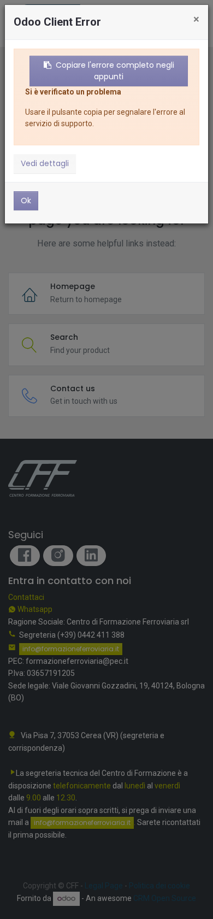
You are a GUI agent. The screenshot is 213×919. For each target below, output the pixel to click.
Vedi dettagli (45, 163)
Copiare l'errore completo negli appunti (115, 71)
